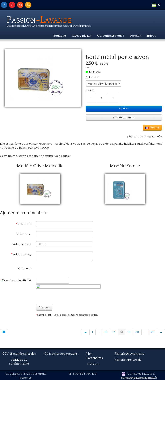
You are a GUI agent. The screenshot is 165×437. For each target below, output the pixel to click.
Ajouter (123, 108)
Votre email (24, 234)
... (99, 332)
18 (121, 332)
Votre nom (24, 224)
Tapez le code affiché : (16, 280)
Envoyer (44, 307)
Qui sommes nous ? (110, 35)
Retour (154, 127)
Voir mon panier (123, 117)
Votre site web (22, 244)
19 (129, 332)
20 (137, 332)
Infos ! (151, 35)
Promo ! (135, 35)
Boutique (59, 35)
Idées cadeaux (81, 35)
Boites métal (92, 77)
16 (106, 332)
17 (113, 332)
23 (152, 332)
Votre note (25, 268)
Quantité (90, 90)
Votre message (21, 254)
